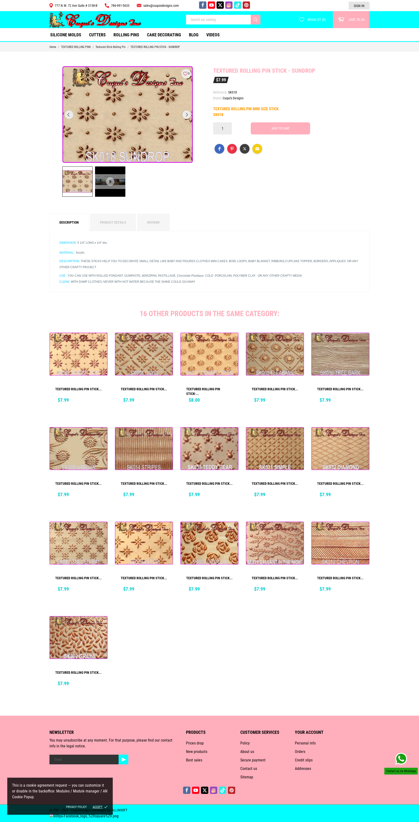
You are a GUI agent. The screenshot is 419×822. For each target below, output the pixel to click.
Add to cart (281, 128)
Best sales (194, 760)
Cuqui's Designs (233, 98)
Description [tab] (69, 222)
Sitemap (246, 777)
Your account (309, 732)
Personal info (305, 743)
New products (196, 751)
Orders (300, 751)
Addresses (303, 768)
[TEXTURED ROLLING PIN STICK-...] (231, 343)
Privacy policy (76, 807)
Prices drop (195, 743)
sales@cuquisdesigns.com (161, 6)
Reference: (220, 92)
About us (247, 751)
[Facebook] (202, 5)
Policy (245, 743)
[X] (220, 5)
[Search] (255, 19)
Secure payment (253, 760)
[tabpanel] (127, 114)
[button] (219, 149)
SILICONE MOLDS (65, 34)
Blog (194, 34)
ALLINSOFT (119, 810)
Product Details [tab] (113, 222)
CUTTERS (98, 33)
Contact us (248, 768)
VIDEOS (213, 34)
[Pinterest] (246, 5)
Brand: (217, 98)
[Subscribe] (123, 759)
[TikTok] (237, 5)
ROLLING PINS (126, 34)
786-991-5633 (120, 6)
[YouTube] (211, 5)
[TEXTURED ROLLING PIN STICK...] (100, 343)
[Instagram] (229, 5)
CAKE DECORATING (164, 34)
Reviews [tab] (153, 222)
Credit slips (304, 760)
